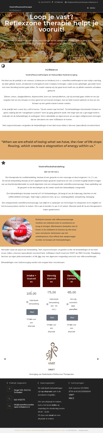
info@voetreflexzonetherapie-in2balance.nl (82, 2)
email (51, 415)
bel (30, 319)
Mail (32, 312)
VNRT (71, 395)
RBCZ (71, 398)
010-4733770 (45, 2)
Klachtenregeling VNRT (55, 430)
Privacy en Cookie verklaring (28, 430)
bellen (54, 405)
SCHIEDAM (59, 2)
